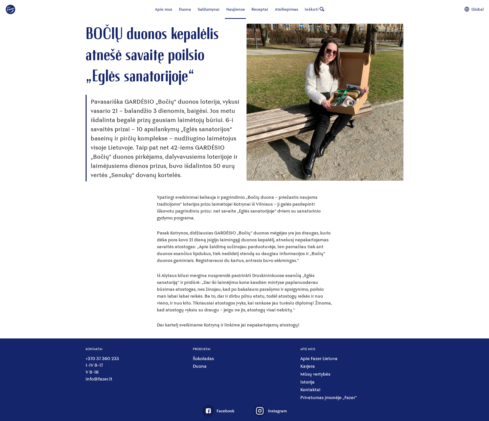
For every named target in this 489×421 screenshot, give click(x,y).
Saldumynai (209, 9)
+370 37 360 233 (102, 358)
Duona (185, 9)
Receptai (259, 9)
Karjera (307, 366)
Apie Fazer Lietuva (318, 358)
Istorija (307, 382)
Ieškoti (312, 9)
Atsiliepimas (286, 9)
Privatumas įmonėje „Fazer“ (328, 397)
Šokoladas (203, 358)
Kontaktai (310, 389)
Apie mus (163, 9)
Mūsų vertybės (315, 374)
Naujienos (235, 9)
